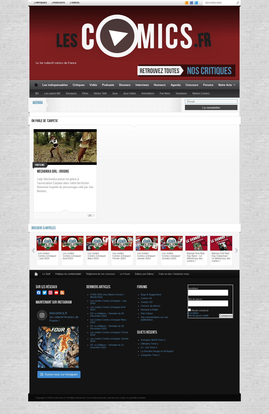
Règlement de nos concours (100, 274)
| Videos (74, 2)
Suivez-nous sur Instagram (61, 374)
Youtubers (181, 93)
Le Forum (125, 274)
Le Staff (46, 274)
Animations (147, 93)
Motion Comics (201, 93)
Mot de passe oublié (198, 315)
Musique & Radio (149, 309)
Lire (90, 215)
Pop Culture (147, 313)
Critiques (78, 85)
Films (85, 93)
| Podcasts (58, 2)
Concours (192, 85)
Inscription (193, 313)
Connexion (225, 315)
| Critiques (40, 2)
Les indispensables (55, 85)
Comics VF (146, 298)
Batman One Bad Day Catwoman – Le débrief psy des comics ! (221, 257)
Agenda (176, 85)
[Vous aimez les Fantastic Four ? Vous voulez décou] (58, 347)
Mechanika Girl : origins (53, 171)
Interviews (142, 85)
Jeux (115, 93)
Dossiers (125, 85)
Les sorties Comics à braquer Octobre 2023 (171, 256)
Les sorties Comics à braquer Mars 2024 (97, 256)
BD (37, 93)
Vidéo (93, 85)
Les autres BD (52, 93)
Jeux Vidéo (129, 93)
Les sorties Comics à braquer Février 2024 (121, 256)
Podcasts (108, 85)
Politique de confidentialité (68, 274)
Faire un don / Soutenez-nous (174, 274)
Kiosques (71, 93)
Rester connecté (199, 310)
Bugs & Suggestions (151, 294)
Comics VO (147, 302)
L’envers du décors (150, 306)
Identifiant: (193, 288)
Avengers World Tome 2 (153, 340)
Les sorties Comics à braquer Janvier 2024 (146, 256)
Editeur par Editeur (144, 274)
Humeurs (160, 85)
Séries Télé (100, 93)
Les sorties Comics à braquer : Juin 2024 (47, 256)
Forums (208, 85)
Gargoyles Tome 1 (150, 355)
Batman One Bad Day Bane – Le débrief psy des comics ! (195, 257)
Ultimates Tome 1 (149, 343)
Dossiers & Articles (44, 228)
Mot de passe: (195, 299)
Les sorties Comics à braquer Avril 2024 (72, 256)
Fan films (165, 93)
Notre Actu (224, 85)
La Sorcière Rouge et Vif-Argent (157, 351)
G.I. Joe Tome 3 (149, 347)
